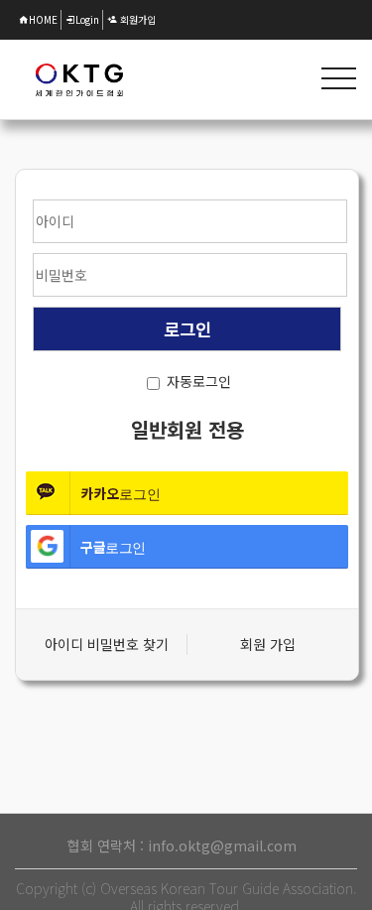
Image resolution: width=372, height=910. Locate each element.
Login (87, 19)
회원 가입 (268, 644)
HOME (43, 19)
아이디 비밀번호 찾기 (107, 644)
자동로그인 (199, 381)
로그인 (79, 79)
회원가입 (136, 19)
